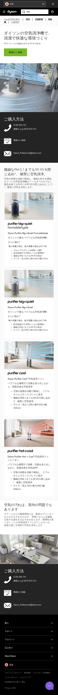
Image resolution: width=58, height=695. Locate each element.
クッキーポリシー (11, 677)
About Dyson (10, 656)
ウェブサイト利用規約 (41, 673)
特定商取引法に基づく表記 (15, 682)
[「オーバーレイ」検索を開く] (34, 11)
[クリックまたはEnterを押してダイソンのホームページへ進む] (11, 13)
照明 (28, 19)
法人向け (9, 648)
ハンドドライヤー (12, 19)
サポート (9, 631)
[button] (9, 664)
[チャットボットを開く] (49, 686)
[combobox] (25, 4)
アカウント (10, 639)
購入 (7, 623)
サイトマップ (26, 677)
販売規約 (27, 673)
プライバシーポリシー (13, 673)
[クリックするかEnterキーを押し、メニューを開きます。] (4, 12)
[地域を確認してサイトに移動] (53, 4)
